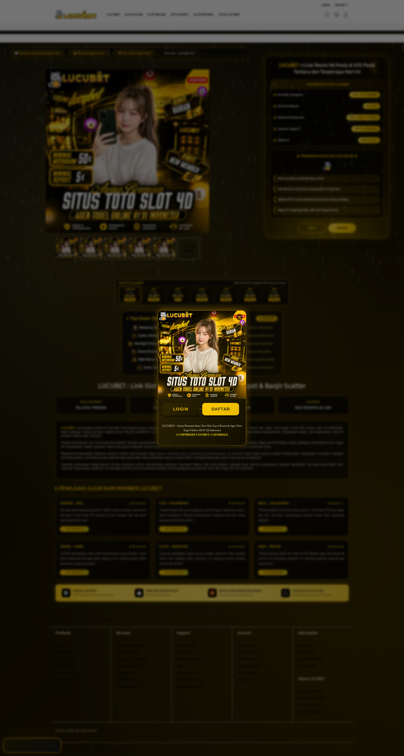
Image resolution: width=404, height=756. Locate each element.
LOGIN (180, 409)
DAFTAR (220, 409)
